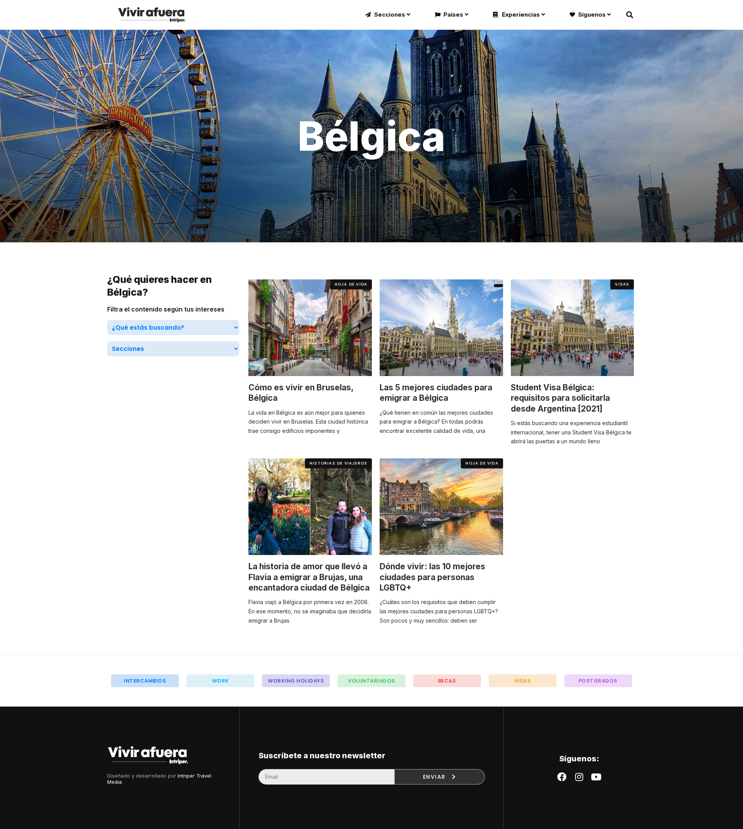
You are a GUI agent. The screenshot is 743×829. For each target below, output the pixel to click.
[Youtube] (596, 776)
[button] (351, 284)
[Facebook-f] (562, 776)
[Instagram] (579, 776)
